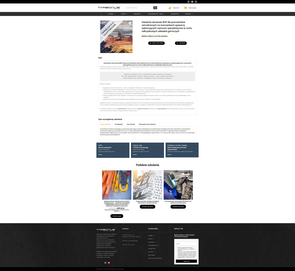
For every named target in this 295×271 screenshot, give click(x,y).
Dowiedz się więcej (147, 206)
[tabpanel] (147, 132)
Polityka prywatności (155, 258)
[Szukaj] (155, 7)
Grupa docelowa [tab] (105, 124)
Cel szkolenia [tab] (119, 124)
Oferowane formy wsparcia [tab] (147, 124)
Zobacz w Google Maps (130, 241)
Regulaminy (151, 255)
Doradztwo (175, 14)
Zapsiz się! (186, 261)
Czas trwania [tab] (131, 124)
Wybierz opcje (117, 216)
